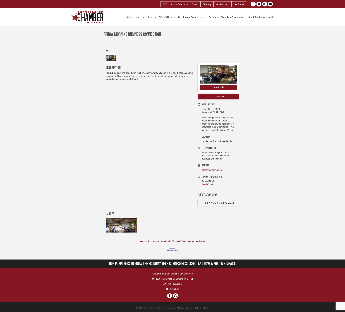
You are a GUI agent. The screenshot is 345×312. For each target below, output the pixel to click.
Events (195, 4)
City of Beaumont (179, 4)
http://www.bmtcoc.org (212, 170)
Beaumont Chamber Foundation (226, 17)
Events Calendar (164, 241)
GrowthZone (204, 308)
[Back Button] (107, 51)
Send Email (207, 184)
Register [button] (217, 87)
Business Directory (148, 241)
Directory (207, 4)
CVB (165, 4)
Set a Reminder (218, 97)
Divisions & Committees (191, 17)
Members (148, 17)
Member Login (222, 4)
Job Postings (188, 241)
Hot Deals (177, 241)
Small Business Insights (261, 17)
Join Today (238, 4)
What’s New (165, 17)
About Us (132, 17)
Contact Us (200, 241)
